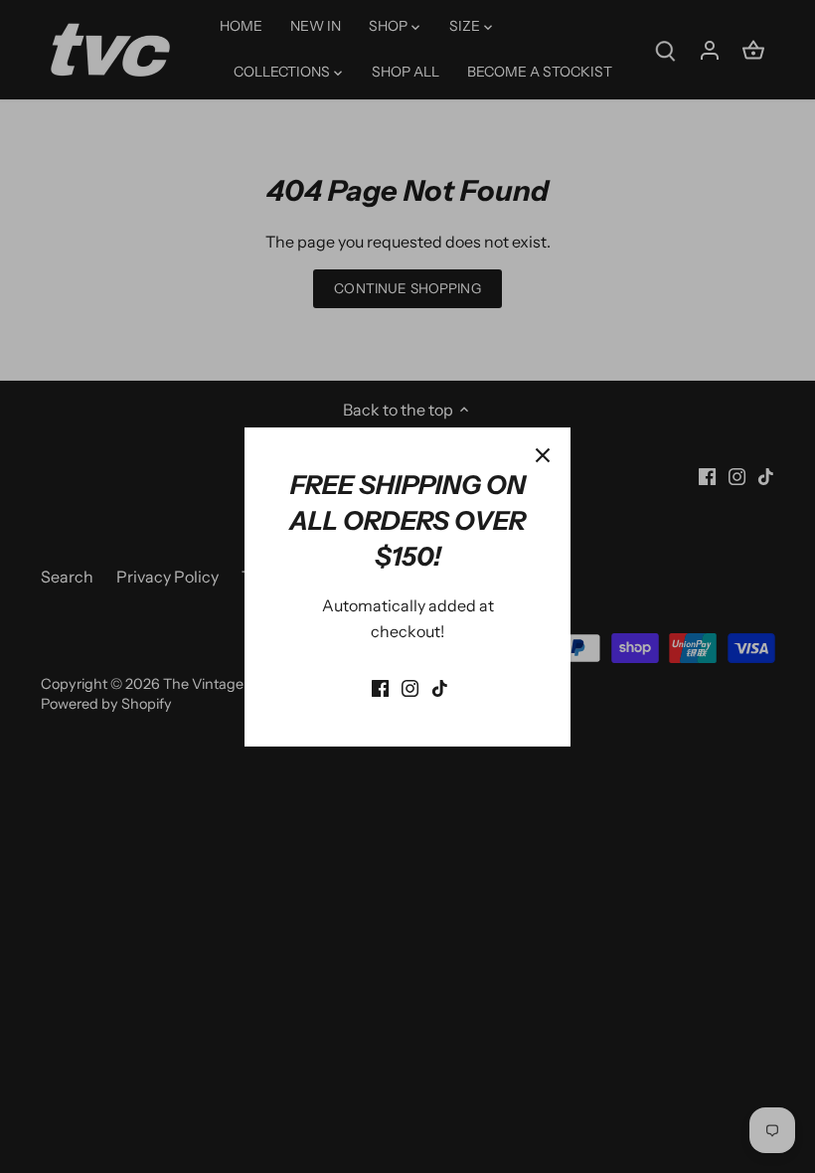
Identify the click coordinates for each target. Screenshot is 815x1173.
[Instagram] (410, 687)
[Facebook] (380, 687)
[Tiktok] (439, 687)
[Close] (543, 455)
